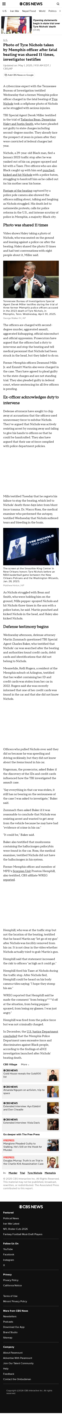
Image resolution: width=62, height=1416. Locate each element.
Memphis (50, 1173)
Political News (11, 1218)
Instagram (8, 1260)
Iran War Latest (11, 1223)
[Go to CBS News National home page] (31, 3)
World (42, 11)
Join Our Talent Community (18, 1363)
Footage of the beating (17, 191)
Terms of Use (10, 1296)
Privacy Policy (10, 1280)
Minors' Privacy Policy (15, 1301)
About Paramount (13, 1352)
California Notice (12, 1285)
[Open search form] (58, 3)
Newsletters (9, 1316)
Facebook (8, 1254)
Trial (22, 1173)
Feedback (8, 1374)
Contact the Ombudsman (17, 1379)
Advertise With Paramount (17, 1358)
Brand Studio (10, 1332)
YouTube (8, 1249)
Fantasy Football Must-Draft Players (22, 1234)
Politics (52, 11)
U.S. (5, 11)
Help (5, 1368)
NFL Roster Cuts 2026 (15, 1229)
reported (9, 880)
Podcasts (8, 1321)
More (24, 1064)
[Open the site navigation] (11, 3)
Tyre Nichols (35, 1173)
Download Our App (13, 1327)
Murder (13, 1173)
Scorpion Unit (22, 871)
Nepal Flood (29, 11)
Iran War (14, 11)
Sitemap (7, 1337)
